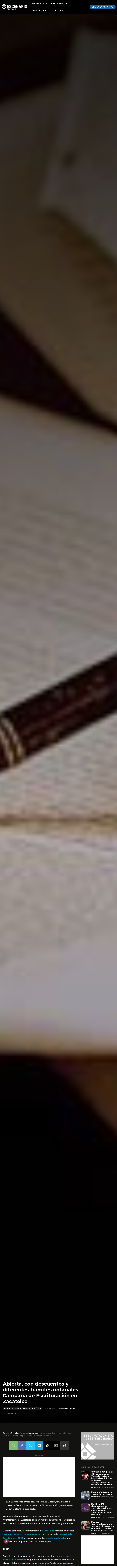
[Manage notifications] (6, 1541)
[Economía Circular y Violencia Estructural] (85, 1495)
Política (36, 1408)
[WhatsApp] (13, 1445)
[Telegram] (39, 1445)
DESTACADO (95, 1487)
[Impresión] (64, 1445)
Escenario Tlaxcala (10, 1433)
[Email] (56, 1445)
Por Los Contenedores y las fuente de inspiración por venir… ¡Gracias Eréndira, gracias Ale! (102, 1526)
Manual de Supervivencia (17, 1408)
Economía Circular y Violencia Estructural (102, 1493)
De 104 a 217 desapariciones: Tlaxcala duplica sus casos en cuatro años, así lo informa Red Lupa (101, 1509)
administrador (68, 1408)
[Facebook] (22, 1445)
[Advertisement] (39, 1477)
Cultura (94, 1533)
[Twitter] (30, 1445)
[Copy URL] (47, 1445)
